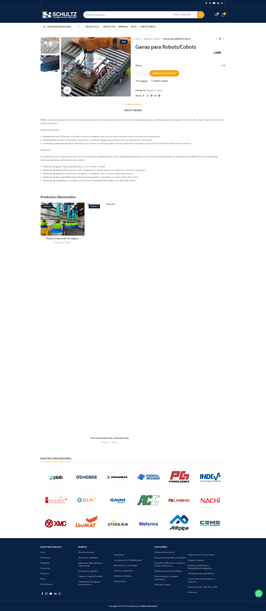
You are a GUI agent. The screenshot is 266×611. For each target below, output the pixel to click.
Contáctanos (47, 584)
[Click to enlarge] (67, 90)
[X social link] (148, 96)
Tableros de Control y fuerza (201, 554)
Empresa (45, 573)
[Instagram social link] (210, 3)
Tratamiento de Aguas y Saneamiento (89, 583)
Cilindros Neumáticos (164, 552)
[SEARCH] (200, 14)
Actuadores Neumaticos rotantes (170, 557)
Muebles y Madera (122, 576)
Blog (43, 578)
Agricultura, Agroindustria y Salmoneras (90, 564)
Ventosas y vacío (162, 584)
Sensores (192, 592)
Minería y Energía (86, 552)
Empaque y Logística (88, 571)
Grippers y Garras (152, 38)
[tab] (133, 108)
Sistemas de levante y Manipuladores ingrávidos (200, 567)
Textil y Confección (123, 570)
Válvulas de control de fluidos (168, 571)
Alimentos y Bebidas (88, 557)
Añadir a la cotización (164, 73)
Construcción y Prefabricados (128, 560)
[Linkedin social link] (218, 3)
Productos (45, 557)
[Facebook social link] (206, 3)
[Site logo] (60, 14)
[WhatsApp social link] (222, 3)
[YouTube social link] (214, 3)
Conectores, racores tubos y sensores (201, 580)
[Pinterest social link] (152, 96)
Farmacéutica (120, 581)
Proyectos (45, 568)
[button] (259, 593)
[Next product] (224, 39)
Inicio (138, 38)
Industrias (45, 563)
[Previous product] (216, 39)
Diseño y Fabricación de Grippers (62, 238)
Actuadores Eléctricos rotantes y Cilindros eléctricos (169, 564)
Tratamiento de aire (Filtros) (201, 573)
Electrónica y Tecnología (125, 565)
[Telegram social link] (159, 96)
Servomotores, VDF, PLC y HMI (202, 587)
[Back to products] (220, 39)
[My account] (211, 15)
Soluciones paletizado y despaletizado (109, 438)
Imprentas (119, 554)
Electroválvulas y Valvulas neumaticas (166, 577)
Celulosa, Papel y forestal (90, 576)
